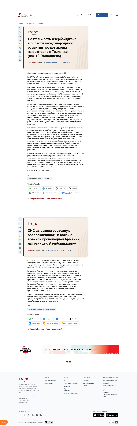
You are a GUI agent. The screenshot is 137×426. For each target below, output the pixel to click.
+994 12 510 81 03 (24, 400)
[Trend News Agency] (24, 379)
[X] (28, 415)
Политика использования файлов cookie (110, 394)
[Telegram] (37, 415)
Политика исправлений (71, 393)
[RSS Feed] (45, 415)
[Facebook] (24, 415)
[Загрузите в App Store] (98, 415)
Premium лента (48, 383)
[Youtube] (33, 415)
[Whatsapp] (20, 415)
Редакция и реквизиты (71, 383)
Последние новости (50, 380)
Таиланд (47, 178)
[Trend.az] (25, 15)
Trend (46, 84)
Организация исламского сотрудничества (42, 309)
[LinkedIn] (41, 415)
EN (109, 422)
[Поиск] (77, 15)
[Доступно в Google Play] (112, 415)
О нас (65, 380)
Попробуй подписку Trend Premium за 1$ (46, 199)
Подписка (86, 380)
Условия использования (110, 380)
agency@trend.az (23, 402)
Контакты (67, 386)
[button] (20, 27)
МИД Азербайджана (35, 178)
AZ (113, 422)
